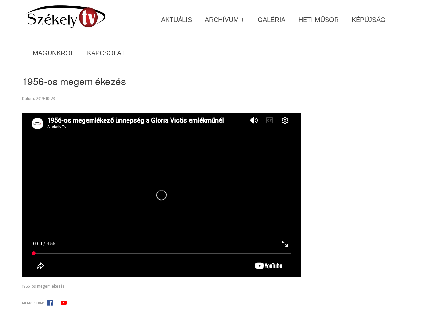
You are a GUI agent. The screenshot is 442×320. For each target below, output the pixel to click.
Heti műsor (318, 19)
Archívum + (225, 19)
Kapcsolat (106, 53)
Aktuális (176, 19)
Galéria (271, 19)
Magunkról (53, 53)
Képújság (369, 19)
